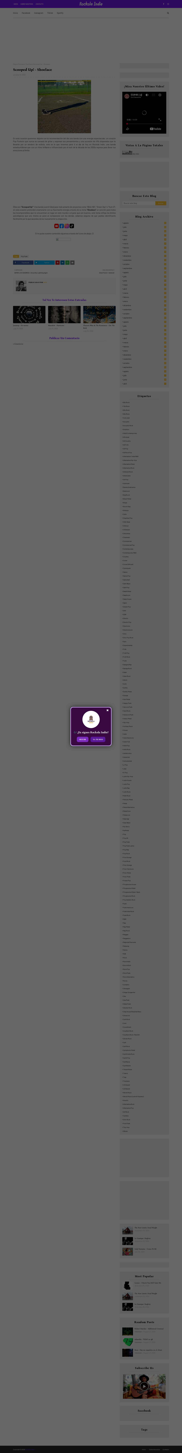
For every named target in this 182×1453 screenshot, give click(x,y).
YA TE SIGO (98, 739)
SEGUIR (82, 739)
